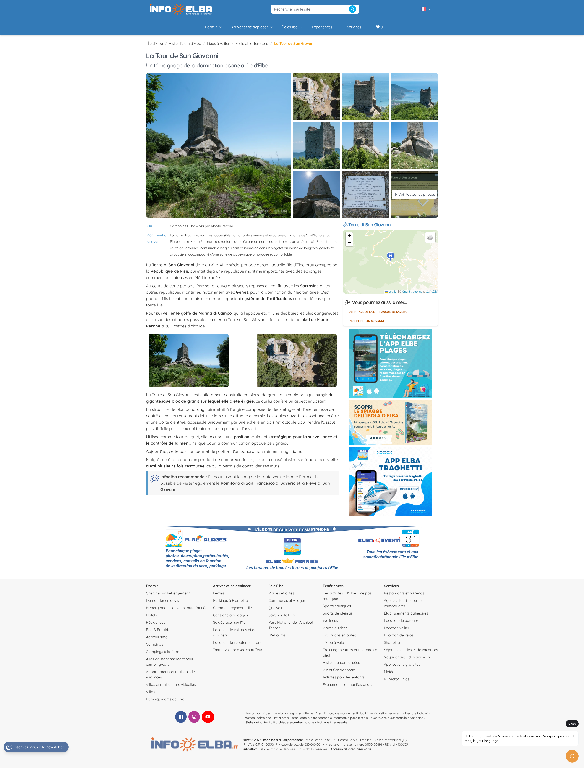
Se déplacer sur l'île (229, 622)
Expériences (322, 27)
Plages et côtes (281, 593)
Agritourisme (156, 637)
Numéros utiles (396, 679)
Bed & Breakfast (160, 629)
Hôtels (151, 615)
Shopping (392, 642)
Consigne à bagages (230, 615)
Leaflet (392, 291)
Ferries (218, 593)
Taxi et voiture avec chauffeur (237, 649)
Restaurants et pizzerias (404, 593)
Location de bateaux (401, 620)
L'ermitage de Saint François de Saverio (378, 312)
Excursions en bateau (341, 635)
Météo (389, 671)
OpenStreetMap (412, 291)
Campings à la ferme (163, 651)
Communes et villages (287, 600)
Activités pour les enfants (344, 677)
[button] (391, 257)
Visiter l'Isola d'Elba (185, 43)
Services (354, 27)
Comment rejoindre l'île (232, 607)
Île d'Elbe (289, 27)
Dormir (211, 27)
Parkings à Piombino (230, 600)
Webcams (277, 635)
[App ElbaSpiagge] (390, 363)
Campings (154, 644)
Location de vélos (399, 635)
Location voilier (396, 627)
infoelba (249, 749)
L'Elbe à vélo (333, 642)
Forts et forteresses (251, 43)
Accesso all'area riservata (351, 749)
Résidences (155, 622)
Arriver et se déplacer (249, 27)
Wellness (330, 620)
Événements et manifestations (348, 684)
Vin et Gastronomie (339, 670)
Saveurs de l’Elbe (283, 615)
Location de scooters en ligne (237, 642)
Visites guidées (335, 627)
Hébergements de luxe (165, 699)
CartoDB (431, 291)
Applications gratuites (402, 664)
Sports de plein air (338, 613)
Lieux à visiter (218, 43)
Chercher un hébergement (168, 593)
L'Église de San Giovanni (366, 321)
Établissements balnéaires (406, 613)
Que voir (275, 607)
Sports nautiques (337, 606)
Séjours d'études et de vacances (411, 649)
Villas (150, 691)
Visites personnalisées (341, 662)
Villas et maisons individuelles (171, 684)
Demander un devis (162, 600)
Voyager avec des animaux (407, 657)
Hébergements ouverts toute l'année (176, 607)
